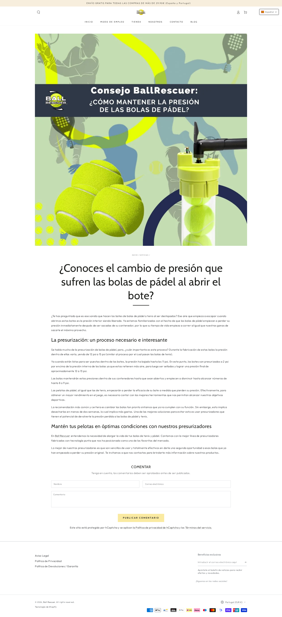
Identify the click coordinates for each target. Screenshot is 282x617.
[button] (38, 12)
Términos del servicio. (198, 527)
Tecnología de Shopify (46, 607)
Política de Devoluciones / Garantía (56, 566)
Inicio (135, 255)
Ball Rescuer (62, 435)
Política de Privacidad (48, 561)
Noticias (144, 255)
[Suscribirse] (246, 562)
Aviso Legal (42, 555)
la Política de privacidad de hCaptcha (156, 527)
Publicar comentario (141, 517)
